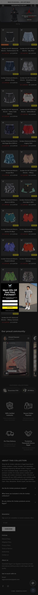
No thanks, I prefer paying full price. (10, 310)
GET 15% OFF (10, 307)
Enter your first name (6, 299)
